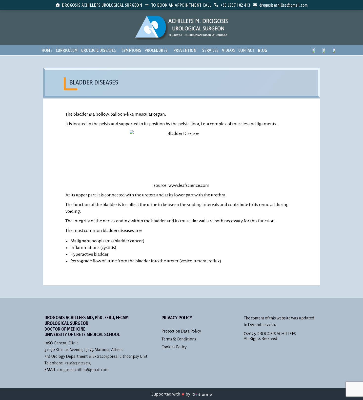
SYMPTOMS (131, 50)
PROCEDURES (155, 50)
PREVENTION (184, 50)
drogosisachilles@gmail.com (82, 370)
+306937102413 (77, 363)
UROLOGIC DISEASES (98, 50)
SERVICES (210, 50)
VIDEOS (228, 50)
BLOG (262, 50)
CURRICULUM (67, 50)
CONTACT (246, 50)
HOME (46, 50)
